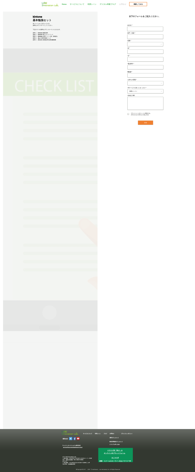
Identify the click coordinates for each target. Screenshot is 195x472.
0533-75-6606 (69, 459)
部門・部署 (130, 33)
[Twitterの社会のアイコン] (70, 438)
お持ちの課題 (132, 79)
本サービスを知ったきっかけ (136, 87)
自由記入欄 (131, 95)
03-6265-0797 (71, 464)
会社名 (129, 25)
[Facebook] (74, 438)
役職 (128, 40)
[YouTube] (78, 438)
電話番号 (130, 63)
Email (129, 72)
